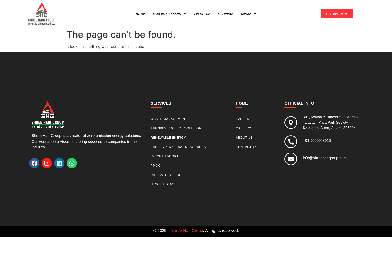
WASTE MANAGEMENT (169, 119)
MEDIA (246, 13)
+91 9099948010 (317, 140)
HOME (140, 13)
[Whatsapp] (72, 163)
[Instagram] (47, 163)
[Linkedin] (59, 163)
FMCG (156, 165)
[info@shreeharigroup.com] (290, 159)
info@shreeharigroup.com (325, 158)
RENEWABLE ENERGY (168, 137)
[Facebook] (34, 163)
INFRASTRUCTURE (166, 175)
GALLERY (243, 128)
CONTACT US (246, 147)
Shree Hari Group (187, 230)
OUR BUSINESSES (167, 13)
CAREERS (225, 13)
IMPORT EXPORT (165, 156)
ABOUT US (202, 13)
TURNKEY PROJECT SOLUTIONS (177, 128)
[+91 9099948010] (290, 141)
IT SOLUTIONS (162, 184)
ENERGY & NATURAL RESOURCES (178, 147)
